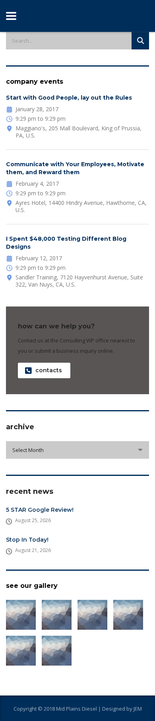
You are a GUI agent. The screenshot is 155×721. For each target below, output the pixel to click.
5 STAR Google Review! (40, 509)
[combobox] (77, 450)
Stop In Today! (27, 539)
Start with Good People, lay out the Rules (69, 97)
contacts (48, 370)
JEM (138, 708)
